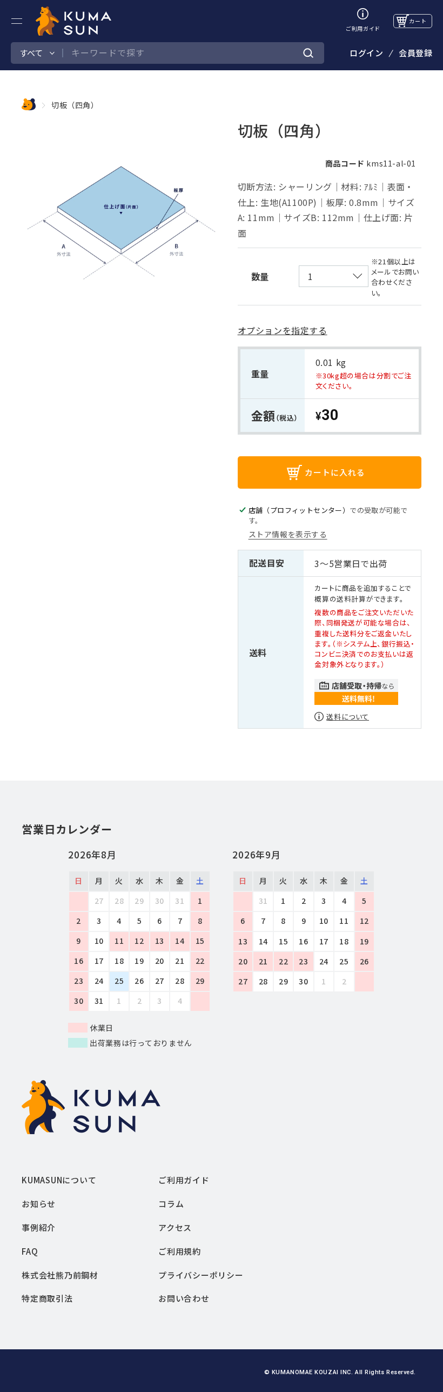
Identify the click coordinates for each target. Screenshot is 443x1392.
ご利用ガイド (184, 1179)
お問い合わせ (184, 1298)
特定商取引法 (47, 1298)
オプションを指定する (282, 330)
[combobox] (188, 53)
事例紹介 (39, 1227)
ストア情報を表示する (288, 534)
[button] (17, 21)
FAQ (30, 1251)
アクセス (175, 1227)
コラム (171, 1203)
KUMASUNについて (59, 1179)
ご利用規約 (179, 1251)
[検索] (308, 53)
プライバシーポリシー (201, 1275)
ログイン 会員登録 (391, 53)
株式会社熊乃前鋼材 (60, 1275)
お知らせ (39, 1203)
